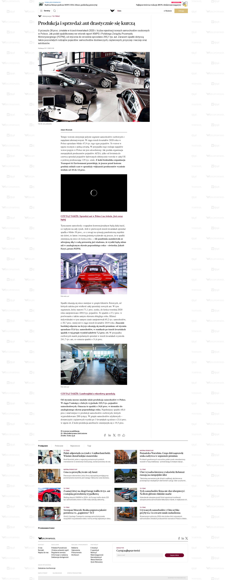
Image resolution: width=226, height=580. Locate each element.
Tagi (89, 446)
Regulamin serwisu (58, 552)
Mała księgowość (97, 555)
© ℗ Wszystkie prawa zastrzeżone (74, 433)
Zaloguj (181, 11)
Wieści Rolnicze (96, 560)
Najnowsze (75, 446)
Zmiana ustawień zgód (60, 550)
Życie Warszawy (97, 562)
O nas (40, 548)
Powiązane (43, 446)
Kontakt (41, 550)
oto (119, 11)
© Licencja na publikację (70, 431)
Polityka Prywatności (59, 548)
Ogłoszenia (75, 550)
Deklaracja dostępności (60, 557)
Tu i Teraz (56, 16)
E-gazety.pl (95, 550)
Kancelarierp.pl (96, 557)
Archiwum (75, 555)
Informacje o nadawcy (59, 555)
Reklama (74, 548)
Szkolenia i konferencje (46, 568)
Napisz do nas (43, 552)
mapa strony (42, 573)
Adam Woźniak (66, 130)
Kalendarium (57, 573)
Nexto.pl (94, 552)
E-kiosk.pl (94, 548)
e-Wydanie (168, 11)
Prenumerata (76, 552)
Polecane (59, 446)
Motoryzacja (47, 16)
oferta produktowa (74, 573)
